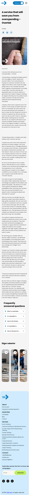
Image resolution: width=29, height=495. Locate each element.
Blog (3, 417)
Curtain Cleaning (6, 432)
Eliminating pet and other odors (10, 450)
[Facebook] (7, 481)
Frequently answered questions (10, 409)
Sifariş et (17, 3)
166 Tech (9, 492)
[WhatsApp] (12, 481)
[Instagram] (3, 481)
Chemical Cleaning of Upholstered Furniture (14, 426)
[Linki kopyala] (11, 32)
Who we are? (5, 407)
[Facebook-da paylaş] (3, 32)
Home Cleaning (6, 424)
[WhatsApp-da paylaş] (7, 32)
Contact (4, 419)
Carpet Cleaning (6, 447)
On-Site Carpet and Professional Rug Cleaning (12, 429)
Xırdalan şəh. (5, 457)
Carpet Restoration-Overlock (10, 443)
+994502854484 (6, 455)
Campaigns (5, 414)
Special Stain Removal (8, 435)
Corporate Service (7, 441)
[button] (26, 3)
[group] (5, 365)
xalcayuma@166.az (7, 459)
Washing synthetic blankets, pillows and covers (13, 437)
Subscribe (20, 473)
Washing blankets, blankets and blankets (13, 445)
